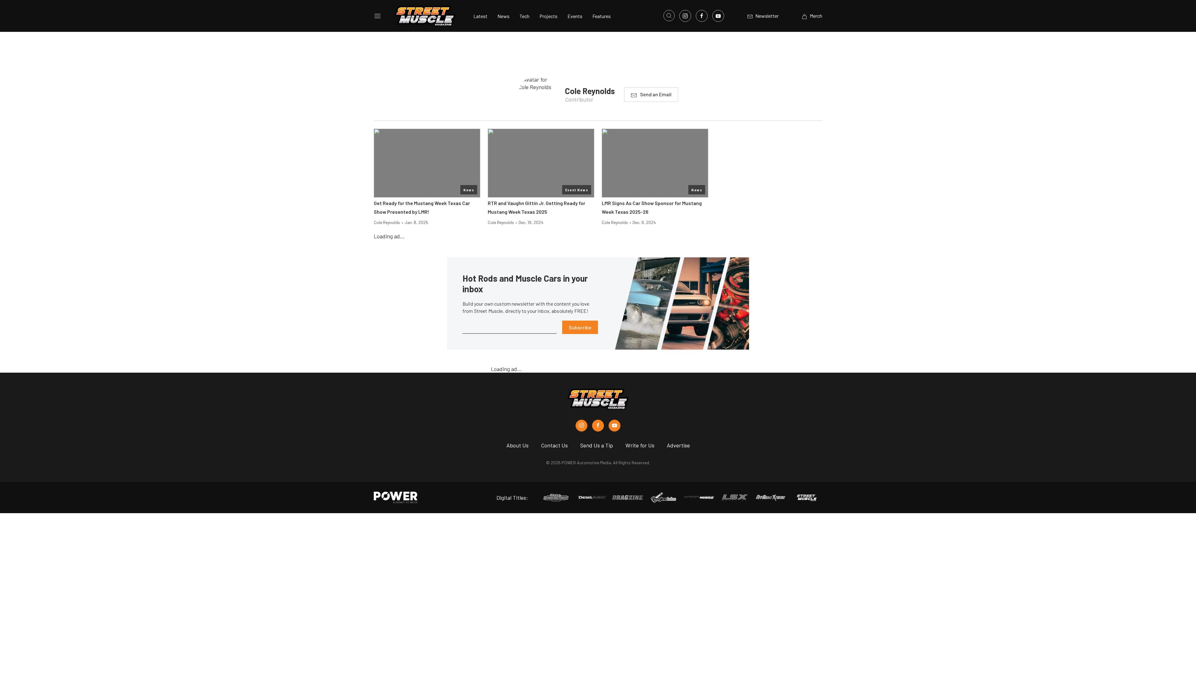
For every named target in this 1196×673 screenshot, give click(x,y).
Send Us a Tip (596, 445)
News (503, 16)
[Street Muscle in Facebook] (598, 426)
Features (601, 16)
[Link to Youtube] (718, 16)
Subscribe (580, 327)
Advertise (678, 445)
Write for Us (639, 445)
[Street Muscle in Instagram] (581, 426)
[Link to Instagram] (685, 16)
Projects (548, 16)
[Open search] (669, 15)
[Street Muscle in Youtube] (614, 426)
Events (574, 16)
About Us (517, 445)
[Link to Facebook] (702, 16)
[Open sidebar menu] (377, 16)
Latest (480, 16)
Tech (524, 16)
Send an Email (656, 94)
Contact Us (554, 445)
